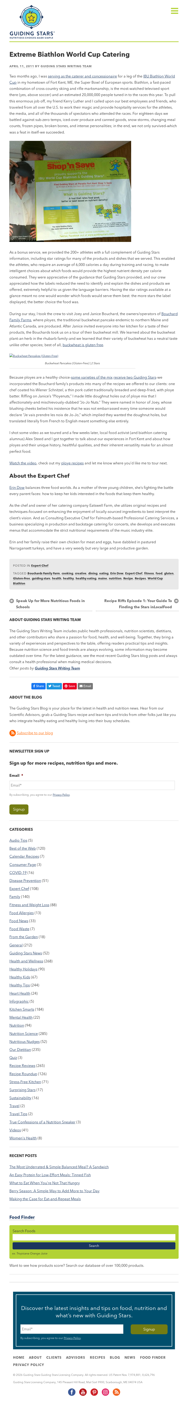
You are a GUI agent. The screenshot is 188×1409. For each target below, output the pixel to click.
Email (87, 686)
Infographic (19, 1001)
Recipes (140, 578)
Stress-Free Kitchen (25, 1082)
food (159, 573)
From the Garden (23, 937)
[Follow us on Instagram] (105, 1395)
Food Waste (19, 929)
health (56, 578)
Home (19, 1357)
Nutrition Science (23, 1033)
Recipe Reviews (22, 1065)
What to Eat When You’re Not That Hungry (44, 1183)
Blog (115, 1357)
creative (80, 573)
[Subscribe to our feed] (116, 1395)
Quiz (13, 1057)
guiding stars (41, 578)
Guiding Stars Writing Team (66, 66)
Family (14, 896)
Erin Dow (17, 487)
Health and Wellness (26, 961)
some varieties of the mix (92, 377)
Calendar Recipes (24, 856)
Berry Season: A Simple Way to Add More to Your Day (54, 1191)
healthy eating (86, 578)
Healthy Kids (19, 977)
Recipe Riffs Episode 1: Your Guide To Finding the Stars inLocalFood (138, 603)
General (16, 945)
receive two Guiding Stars (134, 377)
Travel (14, 1106)
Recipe (128, 578)
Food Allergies (21, 913)
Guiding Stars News (25, 953)
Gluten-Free (21, 578)
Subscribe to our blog (35, 733)
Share (40, 686)
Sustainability (20, 1098)
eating (103, 573)
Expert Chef (39, 565)
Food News (18, 921)
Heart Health (19, 993)
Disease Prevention (25, 880)
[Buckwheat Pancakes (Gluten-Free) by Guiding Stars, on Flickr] (33, 356)
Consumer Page (22, 864)
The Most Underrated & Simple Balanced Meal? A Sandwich (59, 1167)
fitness (149, 573)
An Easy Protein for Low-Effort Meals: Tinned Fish (50, 1175)
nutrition (115, 578)
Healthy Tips (19, 985)
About (35, 1357)
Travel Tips (18, 1114)
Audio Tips (18, 840)
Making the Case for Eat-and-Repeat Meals (45, 1199)
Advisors (75, 1357)
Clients (54, 1357)
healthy (68, 578)
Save (72, 686)
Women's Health (23, 1138)
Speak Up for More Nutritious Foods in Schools (50, 603)
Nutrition (16, 1025)
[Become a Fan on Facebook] (71, 1395)
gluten (169, 573)
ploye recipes (72, 463)
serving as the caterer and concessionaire (82, 76)
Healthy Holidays (23, 969)
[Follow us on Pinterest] (94, 1395)
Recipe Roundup (23, 1073)
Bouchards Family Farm (44, 573)
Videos (15, 1130)
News (129, 1357)
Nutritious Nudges (24, 1041)
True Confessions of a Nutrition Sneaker (42, 1122)
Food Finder (22, 1217)
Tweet (56, 686)
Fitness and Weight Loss (29, 905)
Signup (19, 809)
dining (92, 573)
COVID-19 (18, 872)
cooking (67, 573)
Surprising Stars (22, 1090)
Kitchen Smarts (21, 1009)
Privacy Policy (61, 794)
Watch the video (22, 463)
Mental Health (21, 1017)
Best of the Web (22, 848)
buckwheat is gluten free (83, 345)
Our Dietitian (20, 1049)
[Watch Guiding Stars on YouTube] (82, 1395)
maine (102, 578)
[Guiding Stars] (32, 38)
